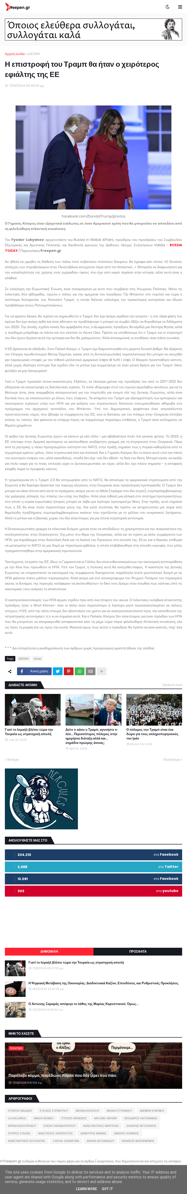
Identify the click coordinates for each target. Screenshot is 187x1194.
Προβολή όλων (172, 685)
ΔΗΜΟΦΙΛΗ (49, 951)
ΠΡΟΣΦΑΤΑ (138, 951)
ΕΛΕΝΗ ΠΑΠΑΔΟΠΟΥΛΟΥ (60, 1126)
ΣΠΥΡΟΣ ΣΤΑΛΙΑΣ (19, 1133)
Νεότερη (13, 759)
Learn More (86, 1189)
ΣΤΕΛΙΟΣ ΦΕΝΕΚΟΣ (74, 1118)
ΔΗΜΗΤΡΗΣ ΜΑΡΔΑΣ (93, 1133)
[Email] (90, 671)
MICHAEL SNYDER (105, 1118)
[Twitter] (58, 671)
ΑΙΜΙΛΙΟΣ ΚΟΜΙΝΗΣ (126, 1133)
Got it (107, 1189)
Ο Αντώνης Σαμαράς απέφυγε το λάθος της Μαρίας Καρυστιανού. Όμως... (83, 1004)
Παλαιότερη (171, 759)
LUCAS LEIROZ (17, 1118)
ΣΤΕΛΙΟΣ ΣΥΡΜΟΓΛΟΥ (54, 1111)
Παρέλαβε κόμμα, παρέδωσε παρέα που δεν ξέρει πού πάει (62, 1075)
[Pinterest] (69, 671)
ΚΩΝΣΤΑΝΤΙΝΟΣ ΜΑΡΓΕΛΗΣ (101, 1126)
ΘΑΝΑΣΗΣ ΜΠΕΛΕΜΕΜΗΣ (138, 1141)
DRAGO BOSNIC (44, 1118)
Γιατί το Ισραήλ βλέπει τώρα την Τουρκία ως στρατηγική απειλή (29, 732)
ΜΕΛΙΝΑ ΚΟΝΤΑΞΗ (87, 1111)
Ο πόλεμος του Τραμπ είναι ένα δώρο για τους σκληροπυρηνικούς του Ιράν (152, 734)
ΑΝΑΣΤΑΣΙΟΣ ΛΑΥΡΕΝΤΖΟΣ (55, 1133)
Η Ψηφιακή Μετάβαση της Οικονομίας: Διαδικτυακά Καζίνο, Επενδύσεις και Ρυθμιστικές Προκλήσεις (103, 983)
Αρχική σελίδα (15, 54)
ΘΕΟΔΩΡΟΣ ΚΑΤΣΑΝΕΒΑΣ (140, 1118)
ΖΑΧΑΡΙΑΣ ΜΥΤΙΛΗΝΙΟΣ (141, 1126)
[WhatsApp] (79, 671)
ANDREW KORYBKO (152, 1111)
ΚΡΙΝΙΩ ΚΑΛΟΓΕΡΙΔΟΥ (22, 1126)
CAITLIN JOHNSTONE (66, 1141)
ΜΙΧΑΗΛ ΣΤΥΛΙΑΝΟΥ (119, 1111)
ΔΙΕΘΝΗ (34, 54)
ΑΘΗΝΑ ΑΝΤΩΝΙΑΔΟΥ (100, 1141)
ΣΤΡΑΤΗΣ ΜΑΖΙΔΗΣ (20, 1111)
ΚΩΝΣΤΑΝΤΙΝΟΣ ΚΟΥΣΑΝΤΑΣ (26, 1141)
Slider (37, 659)
